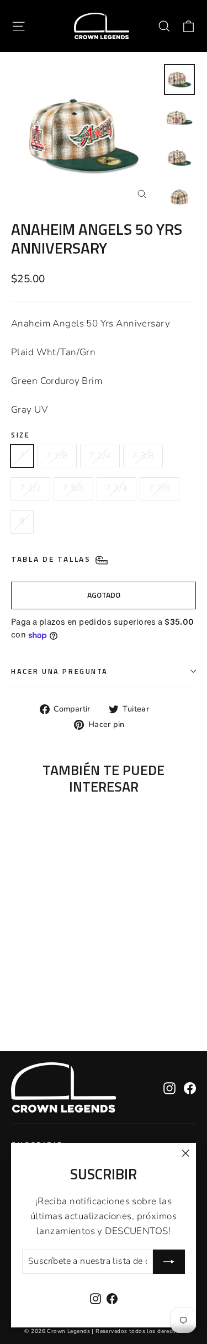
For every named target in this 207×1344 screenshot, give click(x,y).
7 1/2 (30, 488)
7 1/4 (100, 456)
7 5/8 (73, 488)
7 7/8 (159, 488)
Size (20, 435)
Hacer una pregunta (59, 671)
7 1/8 (57, 456)
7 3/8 (143, 456)
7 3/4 (116, 488)
